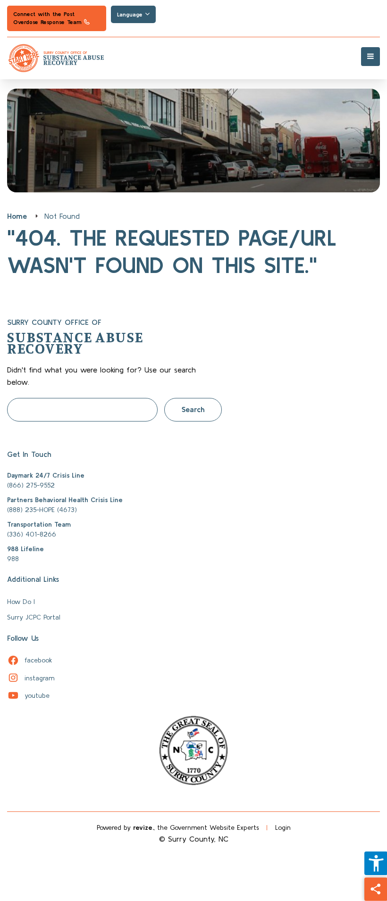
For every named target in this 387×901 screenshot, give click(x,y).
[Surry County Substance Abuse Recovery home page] (193, 58)
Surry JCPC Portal (33, 617)
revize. (143, 827)
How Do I (21, 601)
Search (193, 409)
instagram (30, 678)
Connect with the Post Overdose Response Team (47, 21)
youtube (28, 695)
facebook (29, 660)
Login (283, 827)
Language (131, 14)
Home (17, 216)
